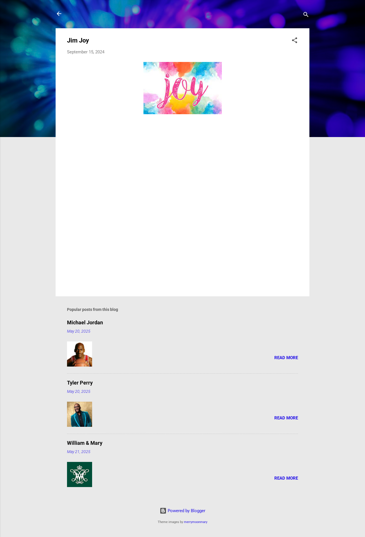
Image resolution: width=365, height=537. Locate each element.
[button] (294, 41)
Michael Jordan (85, 322)
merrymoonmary (195, 522)
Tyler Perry (80, 383)
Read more (286, 357)
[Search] (306, 15)
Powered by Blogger (186, 510)
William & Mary (84, 443)
